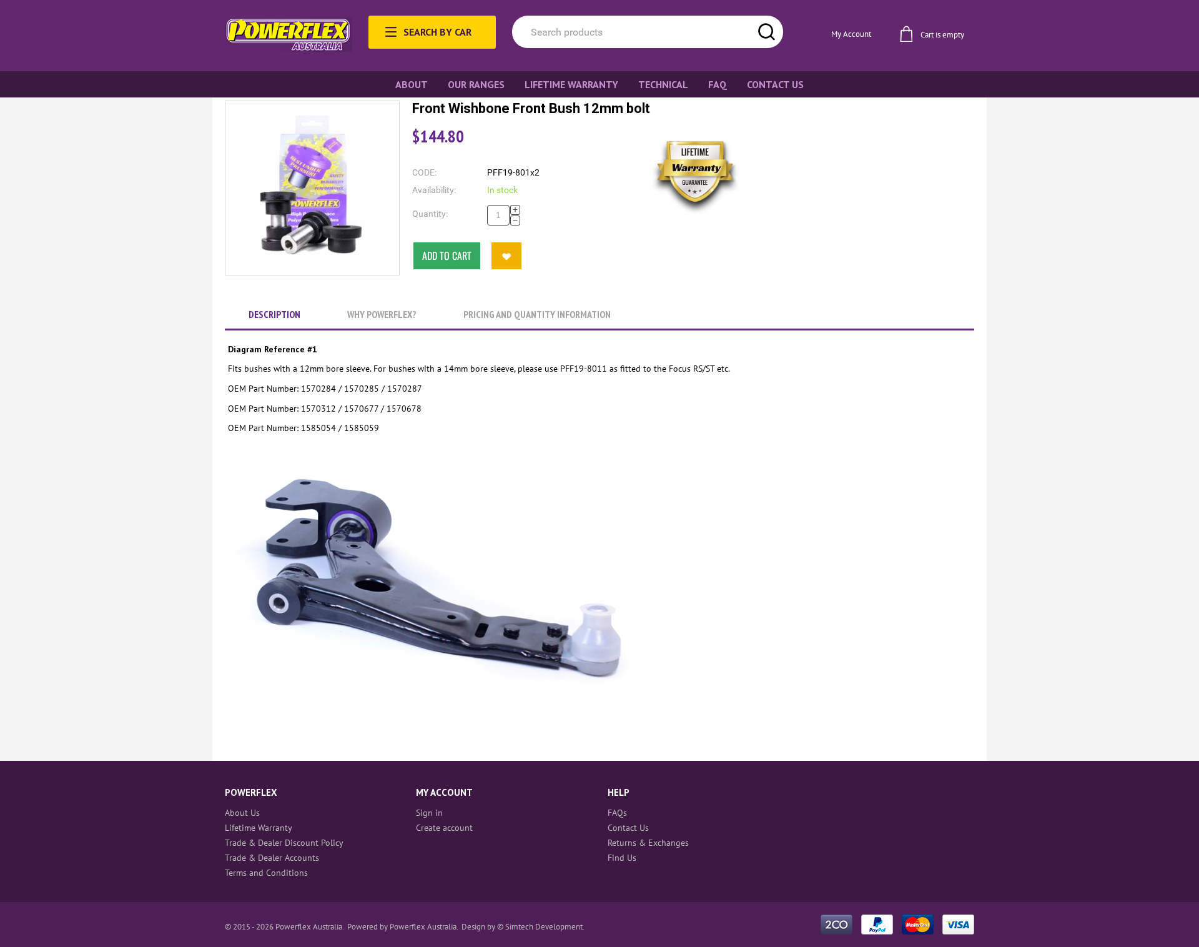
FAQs (617, 812)
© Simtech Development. (541, 926)
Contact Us (628, 827)
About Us (242, 812)
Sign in (429, 812)
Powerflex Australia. (425, 926)
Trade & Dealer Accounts (272, 857)
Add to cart (446, 255)
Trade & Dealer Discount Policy (284, 842)
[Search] (767, 32)
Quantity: (430, 214)
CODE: (424, 172)
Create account (444, 827)
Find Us (622, 857)
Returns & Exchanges (648, 842)
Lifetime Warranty (258, 827)
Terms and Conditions (266, 872)
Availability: (434, 190)
